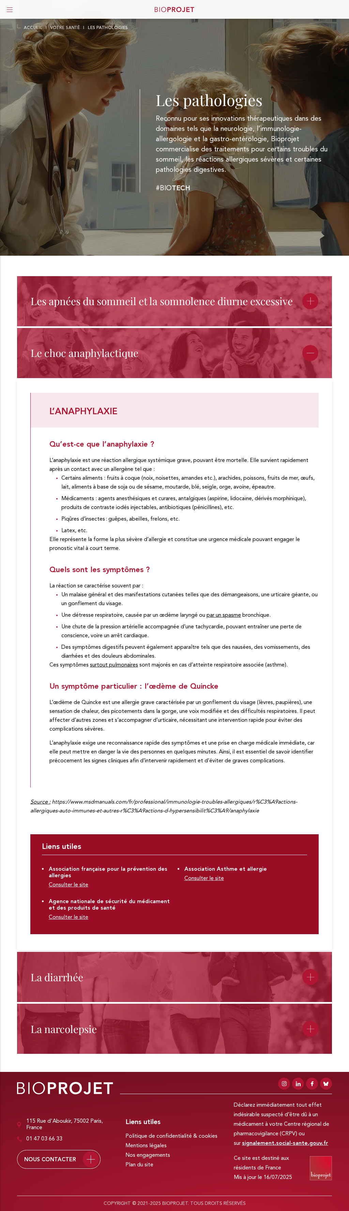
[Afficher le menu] (10, 10)
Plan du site (139, 1165)
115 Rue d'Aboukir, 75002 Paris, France (64, 1125)
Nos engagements (147, 1155)
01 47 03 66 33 (44, 1139)
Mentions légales (146, 1146)
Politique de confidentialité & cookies (171, 1136)
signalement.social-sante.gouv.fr (285, 1143)
